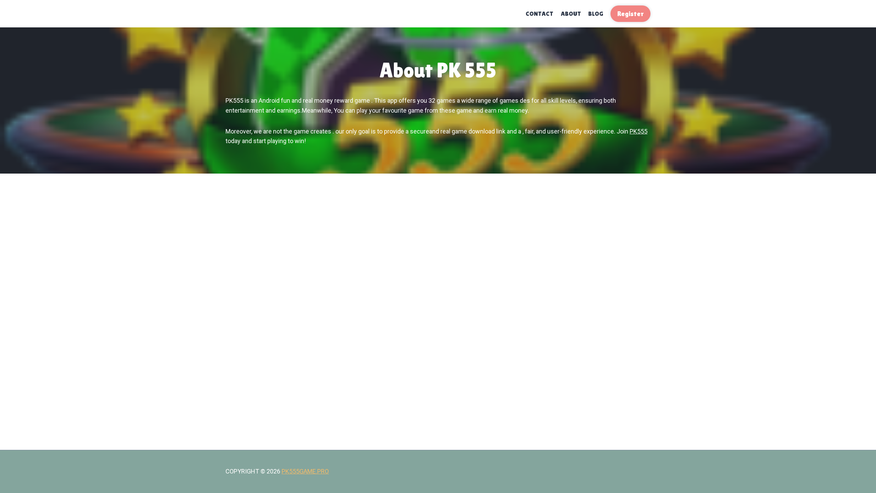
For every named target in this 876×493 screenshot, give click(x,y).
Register (630, 13)
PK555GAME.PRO (305, 471)
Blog (595, 13)
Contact (539, 13)
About (571, 13)
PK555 (638, 131)
